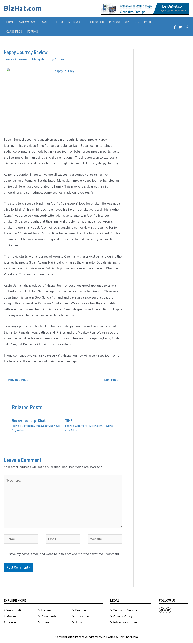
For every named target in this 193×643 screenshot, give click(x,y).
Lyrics (148, 22)
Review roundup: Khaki (29, 420)
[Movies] (19, 616)
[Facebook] (174, 27)
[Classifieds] (53, 616)
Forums (32, 31)
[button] (137, 22)
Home (10, 22)
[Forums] (53, 610)
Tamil (44, 22)
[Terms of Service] (130, 610)
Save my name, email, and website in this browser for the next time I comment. (64, 554)
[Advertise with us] (130, 622)
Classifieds (14, 31)
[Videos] (19, 622)
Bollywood (75, 22)
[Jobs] (87, 622)
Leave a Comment (16, 59)
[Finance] (87, 610)
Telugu (58, 22)
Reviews (114, 22)
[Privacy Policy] (130, 616)
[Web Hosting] (19, 610)
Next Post (113, 380)
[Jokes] (53, 622)
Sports (130, 22)
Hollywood (96, 22)
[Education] (87, 616)
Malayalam (27, 22)
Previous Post (16, 380)
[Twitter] (180, 27)
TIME (68, 420)
